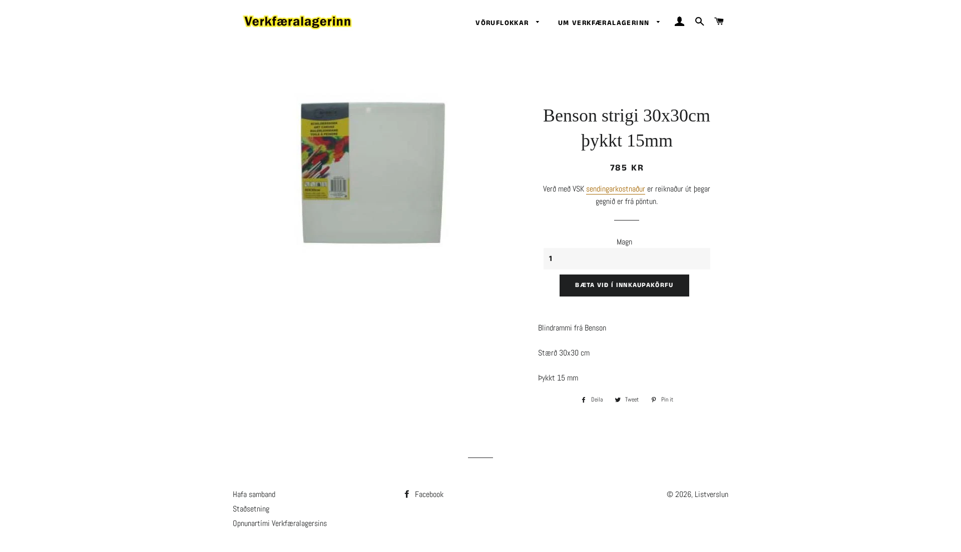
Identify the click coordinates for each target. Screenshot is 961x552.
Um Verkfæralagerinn (605, 23)
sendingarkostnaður (615, 189)
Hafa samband (254, 494)
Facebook (428, 494)
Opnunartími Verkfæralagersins (280, 523)
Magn (624, 241)
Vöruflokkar (503, 23)
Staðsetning (251, 509)
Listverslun (711, 494)
